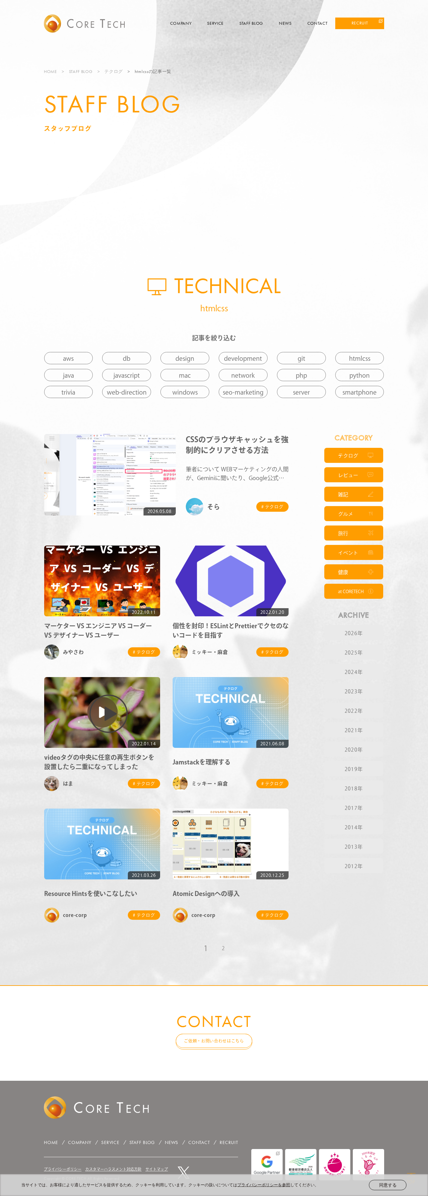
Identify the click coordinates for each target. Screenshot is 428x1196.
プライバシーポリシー (62, 1169)
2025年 (354, 652)
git (301, 358)
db (126, 358)
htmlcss (359, 358)
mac (185, 375)
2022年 (354, 710)
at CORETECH (351, 591)
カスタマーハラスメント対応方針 (113, 1169)
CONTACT (317, 23)
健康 (343, 572)
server (301, 392)
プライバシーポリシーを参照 (263, 1185)
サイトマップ (156, 1169)
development (243, 358)
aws (68, 358)
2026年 (354, 633)
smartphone (359, 392)
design (184, 358)
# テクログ (272, 507)
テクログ (113, 71)
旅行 (343, 533)
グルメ (345, 513)
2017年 (354, 807)
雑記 (343, 494)
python (359, 375)
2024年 (354, 672)
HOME (50, 71)
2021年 (354, 730)
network (243, 375)
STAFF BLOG (251, 23)
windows (185, 392)
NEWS (285, 23)
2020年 (354, 749)
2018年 (354, 788)
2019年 (354, 769)
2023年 (354, 691)
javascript (126, 375)
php (301, 375)
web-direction (127, 392)
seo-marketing (243, 392)
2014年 (354, 827)
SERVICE (215, 23)
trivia (68, 392)
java (68, 375)
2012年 (354, 866)
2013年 (354, 846)
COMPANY (181, 23)
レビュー (348, 475)
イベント (348, 552)
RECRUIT (360, 23)
